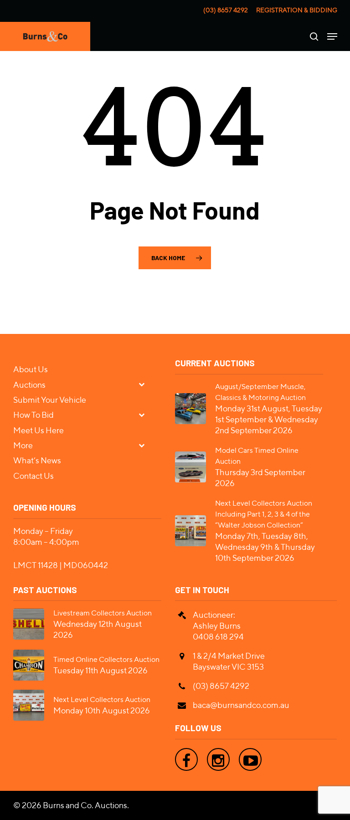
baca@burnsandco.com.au (241, 705)
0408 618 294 (218, 636)
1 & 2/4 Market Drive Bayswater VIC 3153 (229, 661)
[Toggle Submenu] (145, 384)
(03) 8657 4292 (225, 10)
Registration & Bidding (296, 10)
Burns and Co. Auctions (85, 805)
